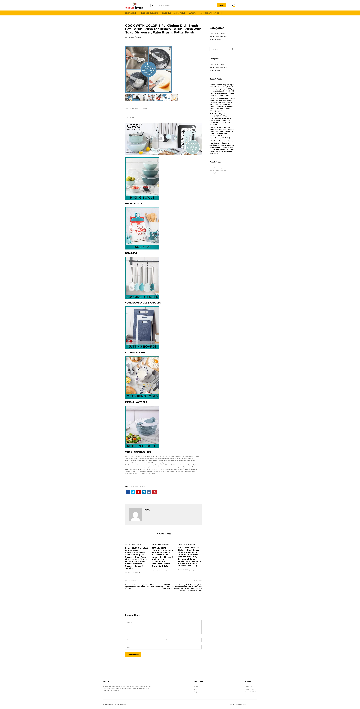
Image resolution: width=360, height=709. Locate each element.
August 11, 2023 (130, 572)
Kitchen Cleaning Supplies (133, 544)
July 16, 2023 (129, 37)
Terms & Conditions (251, 691)
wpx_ (140, 37)
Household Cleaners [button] (149, 13)
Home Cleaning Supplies (217, 33)
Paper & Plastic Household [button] (211, 13)
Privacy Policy (249, 689)
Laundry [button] (192, 13)
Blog (195, 691)
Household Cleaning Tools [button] (173, 13)
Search (221, 5)
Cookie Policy (249, 686)
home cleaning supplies (217, 167)
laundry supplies (215, 173)
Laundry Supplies (215, 39)
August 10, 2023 (183, 570)
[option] (137, 557)
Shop (195, 689)
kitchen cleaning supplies (137, 486)
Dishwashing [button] (130, 13)
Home (196, 686)
